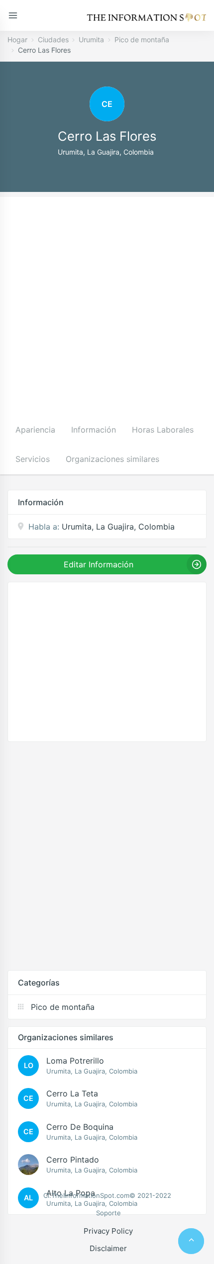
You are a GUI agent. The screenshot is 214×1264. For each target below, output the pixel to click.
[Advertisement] (107, 304)
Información (93, 430)
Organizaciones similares (112, 459)
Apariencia (35, 430)
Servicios (32, 459)
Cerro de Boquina (79, 1127)
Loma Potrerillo (75, 1061)
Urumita (91, 39)
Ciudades (53, 39)
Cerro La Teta (72, 1093)
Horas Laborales (163, 430)
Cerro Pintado (72, 1160)
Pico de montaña (141, 39)
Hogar (17, 39)
